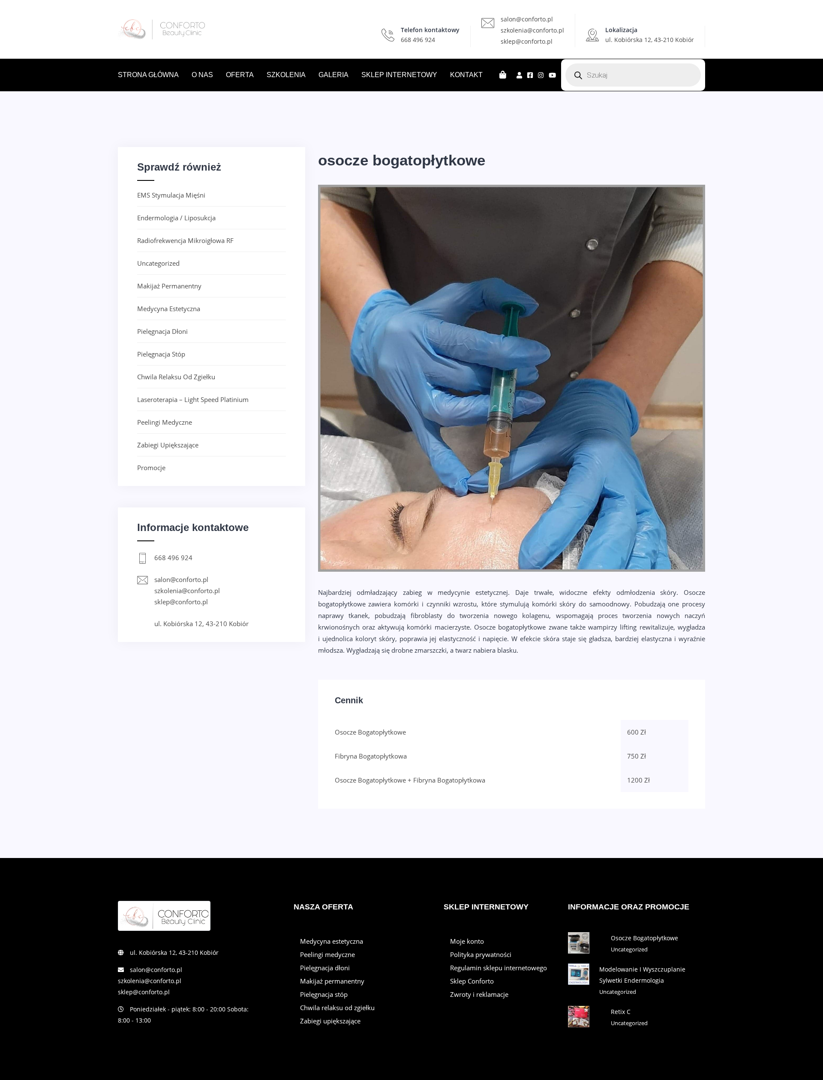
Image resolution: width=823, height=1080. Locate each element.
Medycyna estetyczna (168, 308)
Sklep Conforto (472, 981)
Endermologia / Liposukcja (176, 217)
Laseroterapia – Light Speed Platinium (193, 399)
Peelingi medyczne (164, 422)
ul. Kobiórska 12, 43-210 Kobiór (201, 623)
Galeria (333, 74)
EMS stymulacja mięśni (171, 195)
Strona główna (148, 74)
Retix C (621, 1012)
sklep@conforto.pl (527, 41)
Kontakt (466, 74)
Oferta (240, 74)
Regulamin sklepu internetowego (498, 967)
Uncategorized (158, 263)
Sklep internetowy (399, 74)
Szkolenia (286, 74)
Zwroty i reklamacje (479, 994)
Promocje (151, 467)
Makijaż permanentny (169, 286)
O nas (202, 74)
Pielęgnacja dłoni (162, 331)
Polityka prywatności (480, 954)
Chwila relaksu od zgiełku (176, 376)
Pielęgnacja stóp (161, 354)
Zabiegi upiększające (167, 445)
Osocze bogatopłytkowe (644, 938)
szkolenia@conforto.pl (532, 30)
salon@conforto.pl (527, 19)
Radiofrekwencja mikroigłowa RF (185, 240)
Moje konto (467, 941)
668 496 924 (418, 40)
